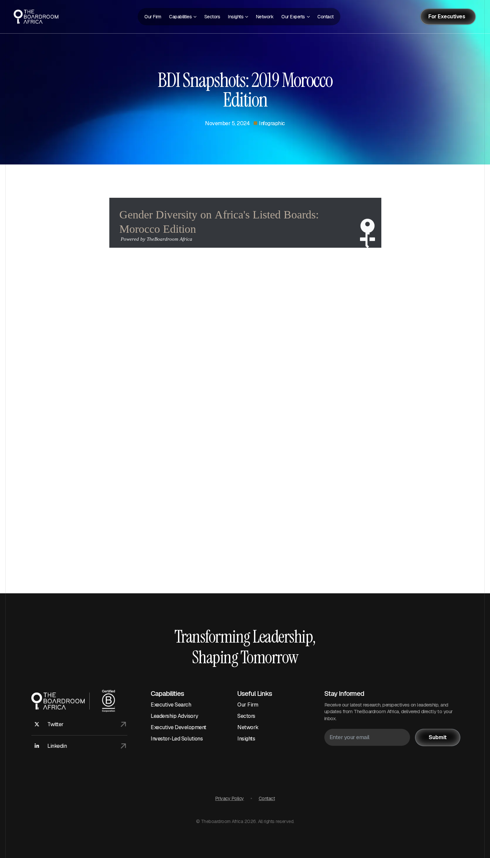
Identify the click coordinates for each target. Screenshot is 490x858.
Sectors (246, 716)
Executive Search (171, 705)
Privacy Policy (229, 798)
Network (248, 727)
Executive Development (178, 727)
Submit (438, 737)
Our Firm (247, 705)
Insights (246, 738)
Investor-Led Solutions (177, 738)
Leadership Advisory (174, 716)
